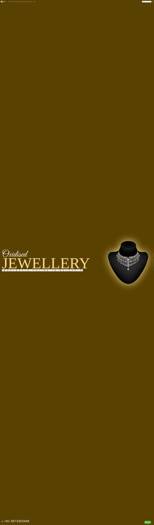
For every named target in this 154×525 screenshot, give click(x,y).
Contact (34, 1)
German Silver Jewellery (22, 1)
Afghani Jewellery (29, 1)
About (11, 1)
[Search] (153, 1)
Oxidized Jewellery (15, 1)
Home (9, 1)
